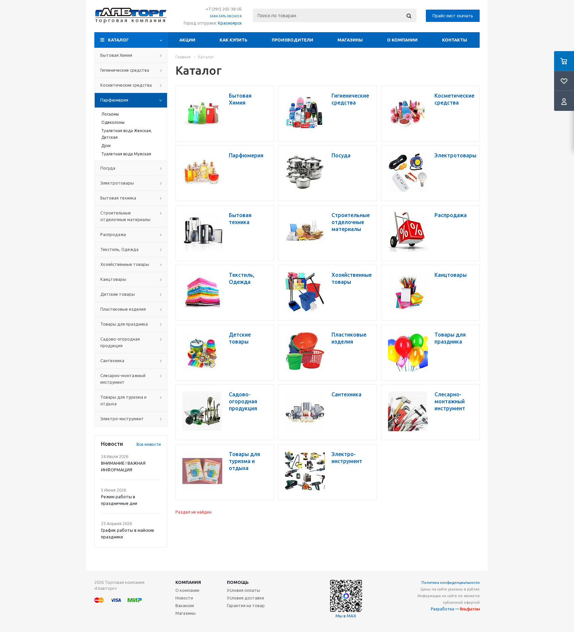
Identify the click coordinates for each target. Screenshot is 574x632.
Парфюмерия (114, 100)
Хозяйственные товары (124, 264)
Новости (184, 597)
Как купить (233, 40)
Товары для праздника (124, 324)
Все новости (149, 444)
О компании (402, 40)
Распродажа (113, 234)
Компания (188, 582)
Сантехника (112, 360)
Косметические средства (126, 85)
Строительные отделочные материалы (125, 216)
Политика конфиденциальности (451, 583)
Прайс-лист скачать (452, 15)
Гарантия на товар (246, 605)
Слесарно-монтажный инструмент (122, 378)
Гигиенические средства (124, 70)
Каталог (118, 40)
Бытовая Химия (116, 55)
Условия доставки (245, 597)
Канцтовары (113, 279)
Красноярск (230, 23)
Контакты (454, 40)
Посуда (107, 168)
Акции (187, 40)
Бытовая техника (118, 198)
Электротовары (117, 183)
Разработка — (445, 609)
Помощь (238, 582)
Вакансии (184, 605)
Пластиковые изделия (123, 309)
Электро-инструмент (122, 418)
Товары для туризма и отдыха (123, 400)
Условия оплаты (243, 590)
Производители (292, 40)
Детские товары (117, 294)
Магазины (350, 40)
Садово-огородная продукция (120, 342)
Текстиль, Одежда (119, 249)
